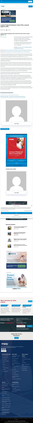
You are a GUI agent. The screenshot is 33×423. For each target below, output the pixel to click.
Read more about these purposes (28, 210)
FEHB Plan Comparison (5, 385)
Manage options (16, 215)
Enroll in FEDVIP (4, 414)
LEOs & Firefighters (24, 368)
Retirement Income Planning (15, 386)
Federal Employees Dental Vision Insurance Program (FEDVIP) (6, 412)
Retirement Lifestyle (14, 391)
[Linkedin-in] (5, 349)
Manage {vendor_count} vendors (5, 210)
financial (16, 69)
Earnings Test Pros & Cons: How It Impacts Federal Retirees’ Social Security (20, 245)
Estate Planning (14, 388)
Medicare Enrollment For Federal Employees (6, 389)
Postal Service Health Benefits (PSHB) (6, 395)
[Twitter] (3, 349)
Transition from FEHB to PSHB (6, 397)
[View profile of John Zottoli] (16, 121)
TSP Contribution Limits (5, 357)
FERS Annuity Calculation (15, 358)
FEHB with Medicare (4, 391)
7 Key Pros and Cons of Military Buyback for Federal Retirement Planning (20, 227)
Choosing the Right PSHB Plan (6, 399)
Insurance (3, 382)
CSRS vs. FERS (14, 369)
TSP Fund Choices (4, 359)
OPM (5, 34)
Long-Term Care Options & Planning (6, 403)
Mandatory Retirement (24, 370)
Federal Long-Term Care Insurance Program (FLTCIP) (6, 401)
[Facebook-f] (1, 349)
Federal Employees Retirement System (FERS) (16, 356)
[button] (31, 205)
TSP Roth (3, 362)
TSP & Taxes (3, 364)
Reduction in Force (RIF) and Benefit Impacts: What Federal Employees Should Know (18, 50)
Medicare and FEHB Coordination (6, 405)
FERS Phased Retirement (15, 374)
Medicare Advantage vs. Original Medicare (6, 407)
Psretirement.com (13, 346)
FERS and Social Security (15, 371)
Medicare (3, 387)
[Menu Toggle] (1, 1)
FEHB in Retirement (4, 393)
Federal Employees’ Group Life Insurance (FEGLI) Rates (6, 410)
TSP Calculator (4, 369)
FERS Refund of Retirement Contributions (15, 377)
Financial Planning (15, 382)
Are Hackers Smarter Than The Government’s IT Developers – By (12, 97)
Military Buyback (24, 357)
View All (30, 301)
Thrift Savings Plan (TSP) (6, 354)
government (26, 56)
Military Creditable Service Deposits (26, 359)
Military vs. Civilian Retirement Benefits (26, 364)
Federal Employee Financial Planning (15, 384)
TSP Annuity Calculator (5, 371)
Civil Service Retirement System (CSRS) (16, 364)
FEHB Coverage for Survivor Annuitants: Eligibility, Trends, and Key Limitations (20, 239)
